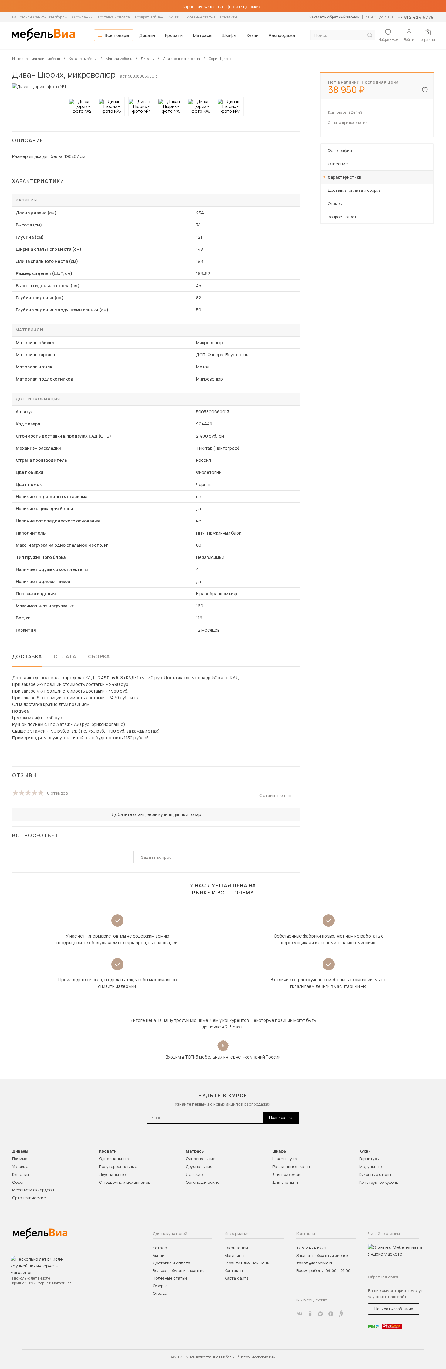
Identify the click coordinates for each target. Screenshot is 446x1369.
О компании (82, 17)
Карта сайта (237, 1278)
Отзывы (335, 203)
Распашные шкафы (291, 1166)
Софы (17, 1182)
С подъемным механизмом (125, 1182)
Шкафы (229, 35)
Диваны (147, 35)
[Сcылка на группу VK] (299, 1313)
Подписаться (281, 1117)
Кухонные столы (375, 1174)
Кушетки (20, 1174)
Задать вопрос (156, 857)
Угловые (20, 1166)
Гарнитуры (369, 1158)
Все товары (117, 35)
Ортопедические (29, 1197)
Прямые (19, 1158)
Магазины (234, 1255)
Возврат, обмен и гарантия (179, 1270)
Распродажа (282, 35)
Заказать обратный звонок (334, 17)
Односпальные (114, 1158)
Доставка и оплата (114, 17)
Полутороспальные (118, 1166)
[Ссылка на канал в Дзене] (330, 1313)
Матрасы (202, 35)
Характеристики (344, 177)
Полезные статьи (199, 17)
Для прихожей (286, 1174)
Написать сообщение (393, 1308)
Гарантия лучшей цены (247, 1263)
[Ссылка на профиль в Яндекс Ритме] (341, 1313)
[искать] (369, 35)
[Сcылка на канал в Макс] (320, 1313)
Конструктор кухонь (378, 1182)
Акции (173, 17)
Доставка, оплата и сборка (354, 190)
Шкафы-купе (284, 1158)
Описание (338, 163)
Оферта (160, 1285)
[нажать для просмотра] (82, 106)
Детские (194, 1174)
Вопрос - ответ (342, 217)
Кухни (252, 35)
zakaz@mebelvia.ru (314, 1263)
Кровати (174, 35)
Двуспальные (112, 1174)
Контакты (228, 17)
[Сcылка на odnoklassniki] (310, 1313)
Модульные (370, 1166)
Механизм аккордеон (33, 1190)
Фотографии (340, 150)
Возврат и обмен (149, 17)
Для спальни (285, 1182)
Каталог (161, 1247)
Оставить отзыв (276, 795)
